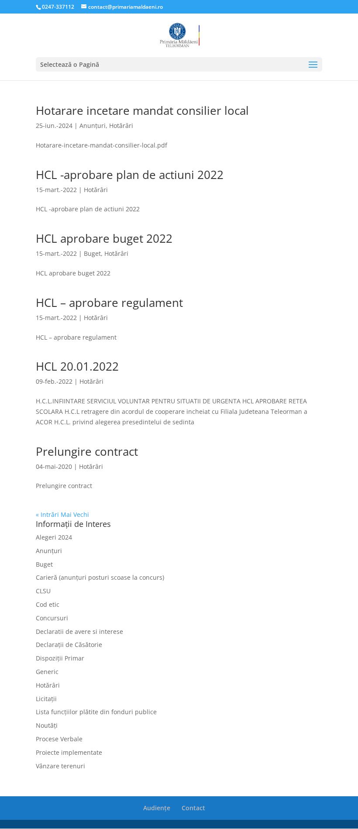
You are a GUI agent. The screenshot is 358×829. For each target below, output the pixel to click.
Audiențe (156, 808)
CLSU (43, 591)
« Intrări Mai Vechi (62, 514)
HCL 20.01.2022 (77, 366)
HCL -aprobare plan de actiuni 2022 (130, 174)
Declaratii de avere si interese (79, 631)
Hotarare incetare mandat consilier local (142, 110)
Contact (193, 808)
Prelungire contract (87, 451)
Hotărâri (121, 125)
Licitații (46, 699)
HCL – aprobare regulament (109, 302)
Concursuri (52, 618)
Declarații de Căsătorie (69, 644)
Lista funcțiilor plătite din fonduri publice (96, 712)
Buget (92, 253)
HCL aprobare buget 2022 (104, 238)
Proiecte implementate (69, 752)
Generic (47, 671)
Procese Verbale (59, 739)
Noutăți (47, 725)
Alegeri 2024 (54, 537)
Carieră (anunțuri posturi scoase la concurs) (100, 577)
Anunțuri (92, 125)
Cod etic (47, 604)
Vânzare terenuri (60, 766)
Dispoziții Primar (60, 658)
